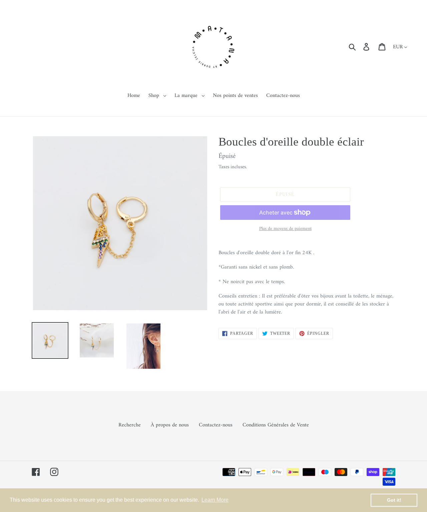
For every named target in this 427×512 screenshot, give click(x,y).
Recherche (129, 425)
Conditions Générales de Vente (276, 425)
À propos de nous (170, 425)
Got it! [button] (394, 500)
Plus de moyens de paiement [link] (285, 228)
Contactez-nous (216, 425)
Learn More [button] (215, 500)
